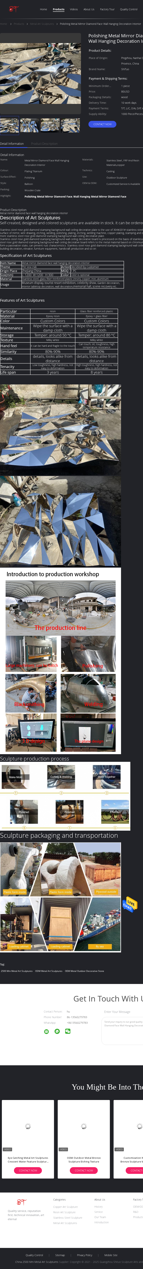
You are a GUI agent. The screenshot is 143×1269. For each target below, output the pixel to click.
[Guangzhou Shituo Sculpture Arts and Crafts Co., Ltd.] (49, 1032)
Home (43, 9)
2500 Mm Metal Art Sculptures (17, 971)
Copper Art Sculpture (65, 1207)
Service (98, 1212)
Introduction (101, 1222)
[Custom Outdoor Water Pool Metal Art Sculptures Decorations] (84, 1126)
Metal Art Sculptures (65, 1223)
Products (58, 9)
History (98, 1206)
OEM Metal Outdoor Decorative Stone (84, 971)
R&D (135, 1212)
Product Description (44, 144)
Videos (74, 9)
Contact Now (102, 124)
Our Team (100, 1217)
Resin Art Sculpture (64, 1212)
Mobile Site (110, 1255)
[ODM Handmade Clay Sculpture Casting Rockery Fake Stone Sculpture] (28, 1126)
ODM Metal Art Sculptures (48, 971)
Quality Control (128, 9)
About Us (89, 9)
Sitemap (60, 1255)
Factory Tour (107, 9)
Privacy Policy (84, 1255)
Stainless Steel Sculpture (67, 1217)
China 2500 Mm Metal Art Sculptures (36, 1262)
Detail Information (12, 144)
